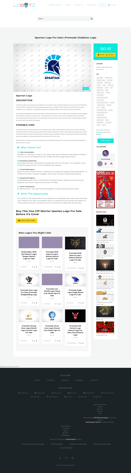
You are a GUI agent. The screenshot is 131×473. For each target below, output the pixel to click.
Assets (68, 5)
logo (111, 87)
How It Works (50, 380)
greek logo (110, 85)
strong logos (100, 122)
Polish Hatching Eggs (56, 444)
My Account (92, 5)
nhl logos (109, 105)
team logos (108, 122)
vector (98, 125)
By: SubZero (23, 267)
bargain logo (100, 77)
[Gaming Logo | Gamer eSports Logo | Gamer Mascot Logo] (105, 327)
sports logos (100, 120)
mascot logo (100, 95)
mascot (108, 92)
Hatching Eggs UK (71, 439)
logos (106, 90)
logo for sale (100, 90)
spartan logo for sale (102, 112)
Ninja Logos (98, 396)
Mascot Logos (72, 393)
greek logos (100, 87)
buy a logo (109, 80)
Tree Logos (68, 396)
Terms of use (65, 380)
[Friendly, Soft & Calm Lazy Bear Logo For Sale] (105, 296)
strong (107, 120)
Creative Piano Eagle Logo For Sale (105, 226)
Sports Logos (108, 67)
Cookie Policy (94, 380)
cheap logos (108, 82)
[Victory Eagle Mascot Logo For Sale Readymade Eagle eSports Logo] (105, 265)
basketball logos (101, 80)
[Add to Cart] (36, 267)
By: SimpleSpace (48, 267)
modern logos (100, 105)
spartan (111, 110)
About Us (78, 5)
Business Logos (100, 67)
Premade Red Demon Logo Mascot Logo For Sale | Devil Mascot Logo (75, 330)
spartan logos (100, 115)
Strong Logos (99, 69)
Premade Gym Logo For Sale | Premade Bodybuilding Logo (28, 292)
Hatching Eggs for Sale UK (93, 422)
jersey (106, 87)
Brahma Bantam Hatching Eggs (102, 444)
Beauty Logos (36, 396)
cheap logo (99, 82)
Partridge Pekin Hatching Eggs (77, 444)
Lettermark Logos (52, 396)
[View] (32, 267)
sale (98, 107)
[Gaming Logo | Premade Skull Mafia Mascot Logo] (105, 311)
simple (103, 107)
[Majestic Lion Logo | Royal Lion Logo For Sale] (105, 249)
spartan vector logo (101, 117)
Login (102, 5)
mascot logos (100, 100)
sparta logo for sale (101, 110)
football (99, 85)
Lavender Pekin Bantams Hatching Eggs (32, 444)
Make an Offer (105, 140)
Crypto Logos (83, 396)
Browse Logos (55, 5)
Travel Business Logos (108, 393)
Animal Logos (24, 393)
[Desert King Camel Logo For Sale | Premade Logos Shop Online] (105, 280)
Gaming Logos (57, 393)
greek (104, 85)
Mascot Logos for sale (102, 102)
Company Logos (40, 393)
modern (112, 102)
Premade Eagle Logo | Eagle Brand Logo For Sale (75, 292)
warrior (104, 125)
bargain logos (108, 77)
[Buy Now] (34, 267)
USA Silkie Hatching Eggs (101, 417)
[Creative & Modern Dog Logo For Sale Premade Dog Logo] (105, 234)
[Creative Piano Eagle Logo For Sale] (105, 220)
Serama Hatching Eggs (66, 448)
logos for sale (100, 92)
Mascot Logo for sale (102, 97)
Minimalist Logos (89, 393)
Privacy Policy (79, 380)
